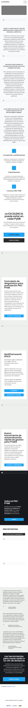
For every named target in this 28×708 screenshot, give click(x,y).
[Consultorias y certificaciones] (14, 151)
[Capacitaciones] (14, 168)
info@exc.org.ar (11, 686)
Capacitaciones (14, 172)
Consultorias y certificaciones (14, 155)
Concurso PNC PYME (14, 191)
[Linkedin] (10, 692)
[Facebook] (20, 692)
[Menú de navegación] (25, 2)
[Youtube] (15, 692)
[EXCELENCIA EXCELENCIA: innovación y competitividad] (5, 2)
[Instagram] (25, 692)
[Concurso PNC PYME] (14, 187)
